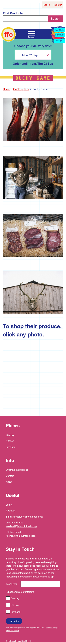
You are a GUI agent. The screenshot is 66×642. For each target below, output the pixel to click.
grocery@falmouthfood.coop (28, 516)
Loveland (10, 447)
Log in (46, 4)
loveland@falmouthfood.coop (21, 526)
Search (55, 18)
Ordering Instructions (17, 469)
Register (57, 4)
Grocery (10, 435)
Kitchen (10, 441)
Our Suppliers (21, 89)
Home (6, 89)
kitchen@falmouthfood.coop (21, 535)
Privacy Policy (51, 627)
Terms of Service (12, 630)
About (9, 481)
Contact (10, 475)
